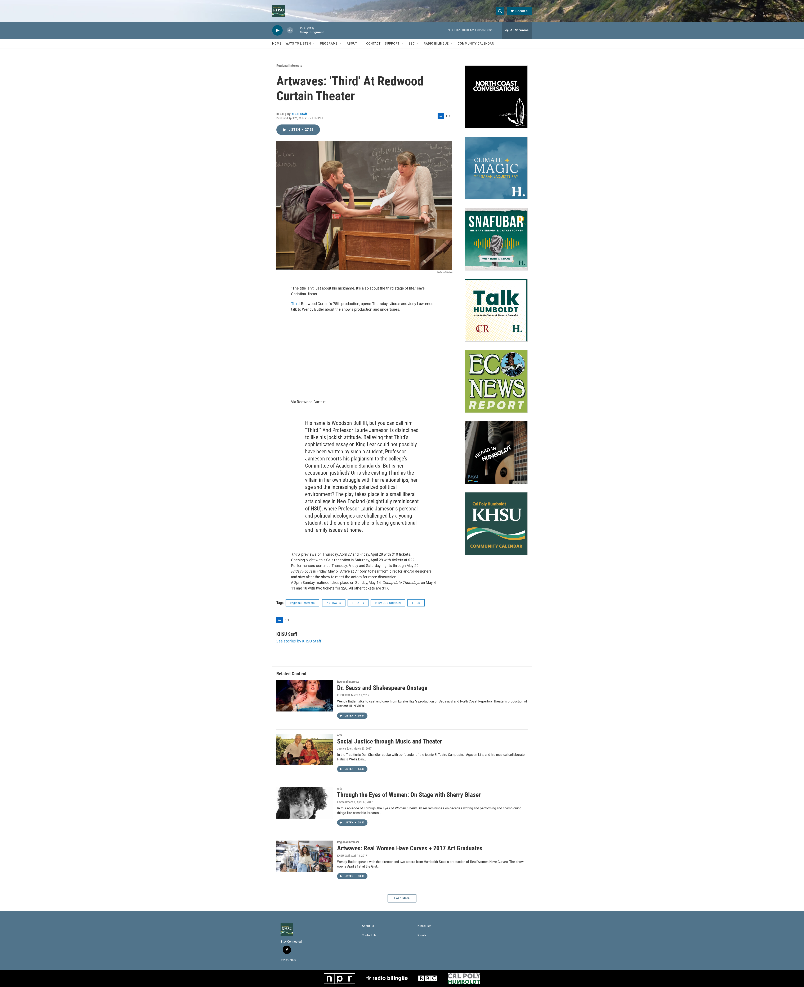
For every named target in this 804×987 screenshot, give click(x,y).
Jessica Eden (344, 748)
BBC (411, 43)
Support (392, 43)
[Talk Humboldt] (496, 310)
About (352, 43)
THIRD (416, 603)
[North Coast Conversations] (496, 97)
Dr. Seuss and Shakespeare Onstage (382, 687)
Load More (402, 898)
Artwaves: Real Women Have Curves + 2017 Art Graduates (409, 848)
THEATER (358, 603)
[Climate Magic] (496, 168)
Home (276, 43)
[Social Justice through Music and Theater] (304, 749)
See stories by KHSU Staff (298, 640)
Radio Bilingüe (436, 43)
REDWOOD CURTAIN (388, 603)
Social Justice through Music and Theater (389, 741)
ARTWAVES (334, 603)
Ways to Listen (298, 43)
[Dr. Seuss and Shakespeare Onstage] (304, 695)
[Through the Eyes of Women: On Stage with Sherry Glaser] (304, 802)
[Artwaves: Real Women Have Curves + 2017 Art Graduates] (304, 856)
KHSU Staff (299, 114)
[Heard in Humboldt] (496, 452)
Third (295, 303)
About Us (368, 926)
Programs (329, 43)
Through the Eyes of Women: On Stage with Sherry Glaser (409, 794)
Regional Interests (289, 65)
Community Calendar (476, 43)
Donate (521, 11)
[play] (277, 30)
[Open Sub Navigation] (314, 43)
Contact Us (369, 935)
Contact (373, 43)
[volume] (290, 30)
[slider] (296, 30)
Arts (339, 735)
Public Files (424, 926)
